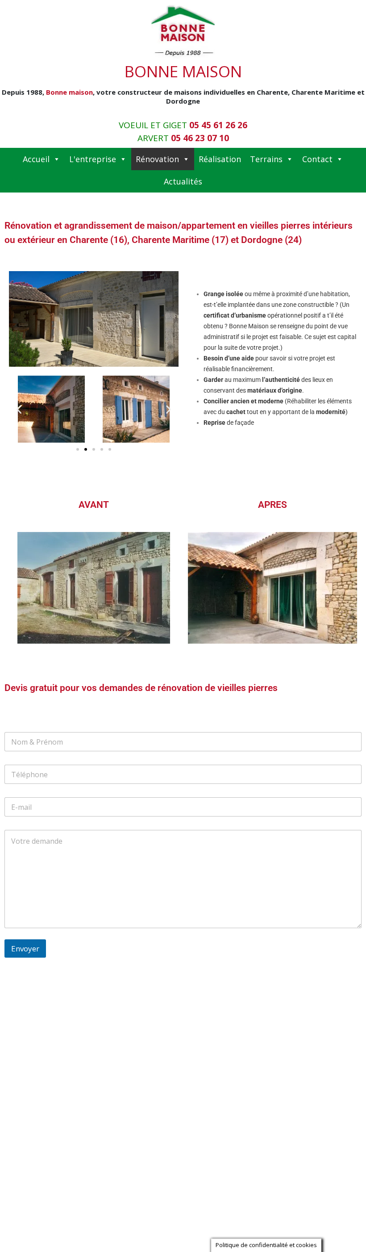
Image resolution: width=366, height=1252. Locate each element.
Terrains (266, 159)
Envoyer (25, 948)
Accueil (36, 159)
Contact (317, 159)
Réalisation (220, 159)
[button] (19, 409)
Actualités (183, 181)
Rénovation (157, 159)
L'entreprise (92, 159)
